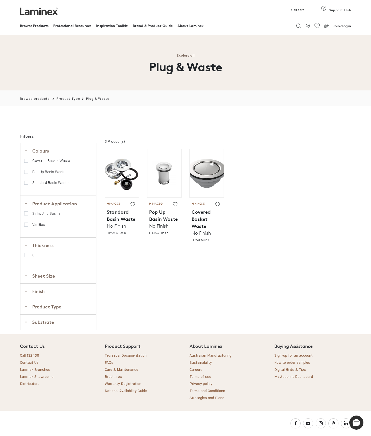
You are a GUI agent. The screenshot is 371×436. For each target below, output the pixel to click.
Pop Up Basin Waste (48, 172)
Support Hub (339, 10)
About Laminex (190, 25)
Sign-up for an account (293, 355)
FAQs (109, 363)
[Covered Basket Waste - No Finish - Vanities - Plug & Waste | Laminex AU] (207, 173)
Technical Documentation (126, 355)
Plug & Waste (98, 99)
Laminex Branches (35, 370)
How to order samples (292, 363)
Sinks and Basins (46, 213)
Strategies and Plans (207, 398)
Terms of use (200, 377)
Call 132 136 (29, 355)
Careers (297, 10)
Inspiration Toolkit (112, 25)
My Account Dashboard (293, 377)
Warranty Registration (123, 384)
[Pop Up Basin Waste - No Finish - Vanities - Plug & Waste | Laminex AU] (164, 173)
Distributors (30, 384)
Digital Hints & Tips (290, 370)
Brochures (113, 377)
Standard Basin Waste (50, 183)
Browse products (35, 99)
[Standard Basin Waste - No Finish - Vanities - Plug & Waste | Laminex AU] (122, 173)
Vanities (38, 225)
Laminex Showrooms (37, 377)
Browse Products (34, 25)
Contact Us (29, 363)
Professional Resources (72, 25)
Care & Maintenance (121, 370)
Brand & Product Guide (153, 25)
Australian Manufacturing (210, 355)
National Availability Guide (126, 391)
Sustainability (201, 363)
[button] (356, 423)
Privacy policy (201, 384)
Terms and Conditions (207, 391)
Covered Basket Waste (51, 161)
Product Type (68, 99)
